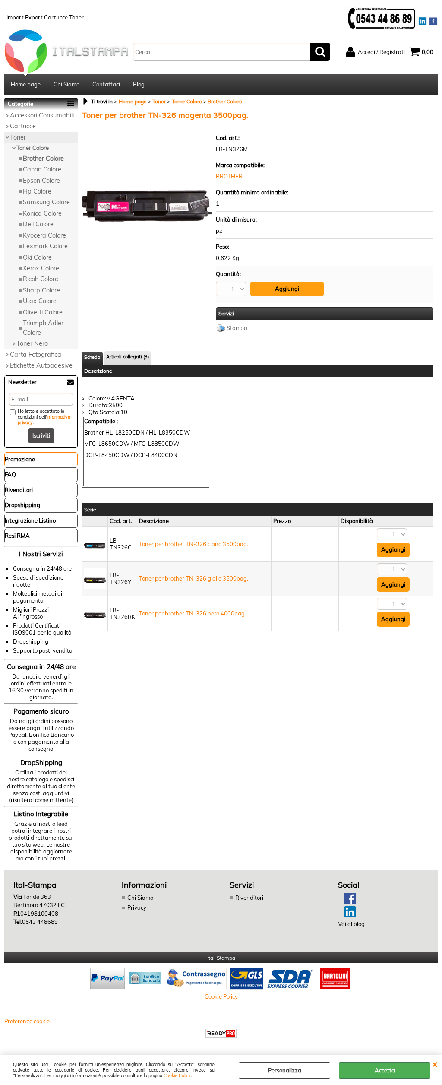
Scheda (92, 357)
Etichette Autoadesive (41, 365)
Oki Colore (37, 257)
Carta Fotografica (35, 354)
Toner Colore (32, 147)
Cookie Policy (177, 1076)
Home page (26, 84)
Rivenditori (249, 897)
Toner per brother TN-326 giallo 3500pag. (193, 578)
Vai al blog (351, 923)
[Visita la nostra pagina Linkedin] (347, 915)
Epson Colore (41, 180)
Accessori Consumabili (42, 115)
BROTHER (229, 176)
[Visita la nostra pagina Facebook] (347, 901)
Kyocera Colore (44, 235)
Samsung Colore (46, 202)
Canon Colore (42, 169)
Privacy (136, 907)
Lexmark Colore (45, 246)
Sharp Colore (41, 290)
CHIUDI (435, 1064)
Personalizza (284, 1070)
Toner (18, 137)
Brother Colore (43, 158)
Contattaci (106, 84)
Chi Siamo (66, 84)
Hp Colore (37, 191)
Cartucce (23, 126)
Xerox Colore (41, 268)
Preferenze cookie (27, 1021)
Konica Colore (42, 213)
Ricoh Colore (40, 279)
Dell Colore (38, 224)
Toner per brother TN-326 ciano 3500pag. (193, 543)
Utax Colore (40, 301)
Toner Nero (32, 343)
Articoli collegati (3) (127, 357)
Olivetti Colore (43, 312)
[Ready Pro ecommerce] (221, 1033)
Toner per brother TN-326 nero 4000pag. (192, 613)
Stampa (237, 327)
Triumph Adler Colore (43, 327)
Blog (139, 84)
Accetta (385, 1070)
